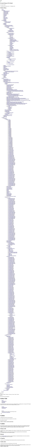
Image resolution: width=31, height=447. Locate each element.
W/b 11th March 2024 (11, 294)
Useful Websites (9, 195)
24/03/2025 (9, 135)
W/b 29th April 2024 (11, 154)
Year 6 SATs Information (10, 387)
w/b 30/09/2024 (10, 143)
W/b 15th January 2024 (11, 158)
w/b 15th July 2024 (10, 147)
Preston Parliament (6, 390)
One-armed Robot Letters (11, 244)
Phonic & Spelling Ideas (11, 248)
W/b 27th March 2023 (11, 318)
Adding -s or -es (10, 249)
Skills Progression (9, 193)
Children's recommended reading (8, 115)
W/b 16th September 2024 (11, 203)
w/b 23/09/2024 (10, 142)
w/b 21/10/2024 (10, 145)
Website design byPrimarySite (6, 412)
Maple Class (10, 108)
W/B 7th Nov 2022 (10, 372)
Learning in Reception (9, 187)
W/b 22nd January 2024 (11, 157)
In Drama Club (12, 357)
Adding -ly (9, 253)
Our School (3, 10)
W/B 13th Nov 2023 (11, 338)
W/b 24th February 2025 (11, 199)
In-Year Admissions (7, 22)
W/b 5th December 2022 (11, 326)
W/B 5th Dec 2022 (10, 375)
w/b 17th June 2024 (10, 150)
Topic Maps (8, 385)
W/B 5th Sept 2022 (10, 377)
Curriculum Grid (9, 382)
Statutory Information (6, 73)
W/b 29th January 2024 (11, 297)
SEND (4, 70)
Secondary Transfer (6, 69)
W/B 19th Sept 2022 (11, 378)
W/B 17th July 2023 (11, 352)
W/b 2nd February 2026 (11, 259)
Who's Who (5, 14)
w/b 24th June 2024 (10, 149)
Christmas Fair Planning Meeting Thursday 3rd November (14, 102)
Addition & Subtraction (13, 39)
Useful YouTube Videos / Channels (11, 196)
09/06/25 (9, 124)
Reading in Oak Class (9, 384)
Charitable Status (7, 111)
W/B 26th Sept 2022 (11, 379)
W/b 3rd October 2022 (11, 182)
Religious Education (9, 55)
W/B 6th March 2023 (11, 365)
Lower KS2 (11, 36)
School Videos (5, 17)
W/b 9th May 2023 (10, 312)
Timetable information (9, 386)
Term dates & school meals (7, 80)
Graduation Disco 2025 (10, 85)
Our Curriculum (7, 26)
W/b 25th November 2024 (11, 279)
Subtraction (11, 46)
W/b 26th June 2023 (11, 166)
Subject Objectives (12, 60)
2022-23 (8, 389)
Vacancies (5, 19)
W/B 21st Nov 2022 (11, 373)
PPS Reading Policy (11, 31)
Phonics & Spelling (9, 247)
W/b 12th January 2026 (11, 261)
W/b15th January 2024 (11, 298)
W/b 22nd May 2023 (11, 222)
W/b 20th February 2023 (11, 229)
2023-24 (8, 388)
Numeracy (8, 191)
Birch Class (9, 107)
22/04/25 (9, 120)
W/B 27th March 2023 (11, 367)
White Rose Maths (9, 334)
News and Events (4, 74)
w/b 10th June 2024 (10, 151)
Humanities (8, 57)
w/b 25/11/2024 (10, 139)
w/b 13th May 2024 (10, 153)
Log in (3, 391)
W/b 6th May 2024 (10, 290)
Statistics (11, 44)
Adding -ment (10, 254)
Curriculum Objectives (11, 28)
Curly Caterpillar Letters (11, 243)
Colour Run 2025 (9, 86)
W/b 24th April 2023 (11, 170)
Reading (9, 246)
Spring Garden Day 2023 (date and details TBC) (13, 97)
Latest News (5, 75)
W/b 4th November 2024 (11, 281)
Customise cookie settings (10, 421)
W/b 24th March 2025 (11, 270)
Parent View (5, 116)
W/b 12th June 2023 (11, 167)
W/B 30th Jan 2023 (10, 370)
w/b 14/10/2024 (10, 144)
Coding (11, 353)
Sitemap (3, 406)
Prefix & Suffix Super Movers (12, 255)
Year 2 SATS (8, 245)
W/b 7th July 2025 (10, 264)
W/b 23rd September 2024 (11, 283)
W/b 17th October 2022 (11, 330)
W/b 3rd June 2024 (10, 205)
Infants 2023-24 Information (8, 25)
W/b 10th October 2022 (11, 236)
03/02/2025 (9, 133)
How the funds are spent (8, 110)
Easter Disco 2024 (9, 93)
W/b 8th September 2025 (11, 198)
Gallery (4, 76)
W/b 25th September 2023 (11, 162)
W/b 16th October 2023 (11, 303)
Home (3, 9)
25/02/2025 (9, 132)
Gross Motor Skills (9, 194)
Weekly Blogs (8, 119)
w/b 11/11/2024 (10, 141)
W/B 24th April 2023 (11, 360)
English (8, 27)
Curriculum (5, 24)
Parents (3, 78)
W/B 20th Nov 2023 (11, 339)
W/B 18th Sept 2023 (11, 344)
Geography (9, 59)
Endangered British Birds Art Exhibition (12, 89)
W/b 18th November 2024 (11, 201)
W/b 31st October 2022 (11, 181)
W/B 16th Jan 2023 (10, 368)
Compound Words (10, 251)
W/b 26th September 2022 (11, 183)
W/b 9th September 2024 (11, 204)
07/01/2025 (9, 128)
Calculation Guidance (11, 45)
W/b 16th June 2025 (11, 266)
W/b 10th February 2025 (11, 274)
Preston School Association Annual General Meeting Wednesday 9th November (17, 103)
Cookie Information (4, 407)
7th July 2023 (10, 307)
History (9, 58)
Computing (8, 62)
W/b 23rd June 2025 (11, 265)
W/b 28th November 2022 (11, 178)
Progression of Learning (11, 38)
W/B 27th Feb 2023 (10, 364)
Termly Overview (9, 186)
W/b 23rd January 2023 (11, 176)
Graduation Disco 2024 (10, 92)
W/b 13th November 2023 (11, 159)
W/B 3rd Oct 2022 (10, 380)
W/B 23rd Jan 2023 (10, 369)
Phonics (8, 190)
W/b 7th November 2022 (11, 180)
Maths (7, 32)
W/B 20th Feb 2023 (10, 363)
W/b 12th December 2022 (11, 325)
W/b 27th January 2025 (11, 275)
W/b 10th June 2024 (11, 288)
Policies (5, 67)
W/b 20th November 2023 (11, 301)
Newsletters (5, 77)
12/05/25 (9, 122)
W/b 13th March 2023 (11, 172)
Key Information (4, 20)
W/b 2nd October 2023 (11, 215)
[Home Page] (0, 1)
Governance (5, 15)
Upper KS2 (11, 37)
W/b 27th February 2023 (11, 228)
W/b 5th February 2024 (11, 296)
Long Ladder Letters (11, 242)
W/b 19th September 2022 (11, 238)
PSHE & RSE (8, 56)
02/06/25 (9, 127)
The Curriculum (9, 241)
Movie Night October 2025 (10, 84)
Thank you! (6, 114)
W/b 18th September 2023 (11, 163)
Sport (4, 16)
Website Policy (4, 408)
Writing (11, 29)
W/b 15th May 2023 (11, 223)
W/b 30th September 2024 (11, 202)
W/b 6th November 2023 (11, 160)
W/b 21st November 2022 (11, 233)
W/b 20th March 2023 (11, 226)
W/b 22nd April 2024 (11, 155)
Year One (11, 313)
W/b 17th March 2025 (11, 271)
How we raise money (8, 109)
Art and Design (9, 52)
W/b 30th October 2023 (11, 161)
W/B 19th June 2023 (11, 349)
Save (7, 446)
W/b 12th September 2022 (11, 239)
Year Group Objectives (11, 33)
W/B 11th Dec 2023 (11, 341)
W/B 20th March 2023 (11, 366)
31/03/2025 (9, 136)
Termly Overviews (9, 240)
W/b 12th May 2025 (11, 268)
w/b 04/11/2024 (10, 146)
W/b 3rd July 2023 (10, 165)
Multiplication (12, 48)
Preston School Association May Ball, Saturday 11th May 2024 (15, 90)
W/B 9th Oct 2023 (10, 346)
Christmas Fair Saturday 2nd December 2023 (12, 94)
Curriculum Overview (11, 34)
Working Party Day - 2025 (10, 87)
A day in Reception (9, 188)
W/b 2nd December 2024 (11, 278)
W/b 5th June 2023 (10, 168)
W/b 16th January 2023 (11, 231)
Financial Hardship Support (7, 79)
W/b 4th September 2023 (11, 164)
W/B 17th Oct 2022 (10, 381)
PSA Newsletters (7, 113)
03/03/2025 (9, 131)
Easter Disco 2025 (9, 88)
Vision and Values (6, 12)
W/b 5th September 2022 (11, 185)
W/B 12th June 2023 (11, 348)
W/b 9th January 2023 (11, 177)
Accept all (5, 421)
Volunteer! (6, 83)
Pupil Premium (5, 68)
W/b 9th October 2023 (11, 304)
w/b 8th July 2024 (10, 148)
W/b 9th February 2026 (11, 258)
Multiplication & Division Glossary (14, 50)
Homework (8, 256)
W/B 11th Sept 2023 (11, 343)
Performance (5, 66)
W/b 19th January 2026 (11, 260)
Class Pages (5, 118)
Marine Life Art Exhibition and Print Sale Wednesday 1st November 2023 (16, 98)
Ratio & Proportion (12, 41)
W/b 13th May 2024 (11, 206)
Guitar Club (3, 402)
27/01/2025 (9, 130)
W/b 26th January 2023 (11, 230)
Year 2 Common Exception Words (12, 252)
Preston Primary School (13, 358)
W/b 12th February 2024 (11, 295)
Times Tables (11, 47)
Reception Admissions (8, 21)
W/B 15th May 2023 (11, 362)
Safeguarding (5, 72)
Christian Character (6, 11)
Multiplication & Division (13, 40)
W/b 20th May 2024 (11, 289)
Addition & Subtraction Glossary (14, 49)
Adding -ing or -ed (10, 250)
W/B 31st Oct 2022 (10, 371)
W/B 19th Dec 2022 (11, 376)
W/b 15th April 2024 (11, 209)
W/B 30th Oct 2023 (10, 337)
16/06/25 (9, 125)
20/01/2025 (9, 129)
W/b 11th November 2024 (11, 280)
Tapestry (8, 192)
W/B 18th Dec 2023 (11, 342)
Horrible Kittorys (12, 354)
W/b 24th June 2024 (11, 287)
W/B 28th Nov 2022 (11, 374)
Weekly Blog (8, 336)
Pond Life (11, 356)
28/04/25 (9, 121)
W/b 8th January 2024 (11, 299)
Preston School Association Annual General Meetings (12, 82)
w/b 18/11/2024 (10, 140)
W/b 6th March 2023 (11, 173)
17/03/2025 (9, 134)
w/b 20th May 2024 (10, 152)
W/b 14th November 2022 (11, 234)
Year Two (11, 314)
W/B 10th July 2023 (11, 351)
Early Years (11, 35)
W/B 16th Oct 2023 (10, 347)
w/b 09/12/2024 (10, 138)
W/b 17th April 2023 (11, 171)
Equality (5, 65)
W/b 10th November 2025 (11, 263)
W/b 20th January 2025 (11, 276)
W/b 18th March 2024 (11, 156)
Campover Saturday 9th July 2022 (11, 104)
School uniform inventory (10, 112)
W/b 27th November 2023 (11, 300)
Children (3, 117)
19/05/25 (9, 123)
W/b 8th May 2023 (10, 169)
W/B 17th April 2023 (11, 359)
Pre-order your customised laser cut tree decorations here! (15, 95)
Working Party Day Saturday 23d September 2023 (13, 99)
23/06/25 (9, 126)
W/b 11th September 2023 (11, 217)
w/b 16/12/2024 (10, 137)
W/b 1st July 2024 (10, 286)
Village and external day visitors (12, 105)
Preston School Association (7, 81)
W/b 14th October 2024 (11, 282)
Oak (5, 383)
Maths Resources (9, 335)
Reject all (2, 421)
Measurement (11, 43)
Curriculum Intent (10, 30)
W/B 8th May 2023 (10, 361)
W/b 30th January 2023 (11, 175)
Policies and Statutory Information (9, 71)
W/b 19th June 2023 (11, 220)
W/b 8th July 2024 (10, 285)
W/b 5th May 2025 (10, 269)
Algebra (11, 42)
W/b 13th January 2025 (11, 200)
